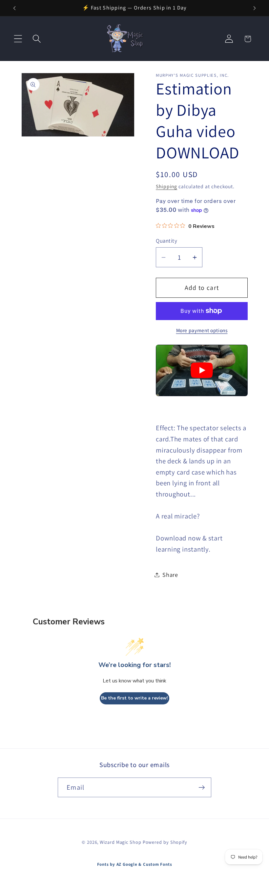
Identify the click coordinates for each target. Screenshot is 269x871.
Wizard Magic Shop (120, 842)
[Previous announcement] (14, 8)
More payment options (202, 330)
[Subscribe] (201, 788)
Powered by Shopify (165, 842)
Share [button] (170, 574)
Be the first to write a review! (134, 698)
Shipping (166, 186)
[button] (18, 39)
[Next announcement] (254, 8)
